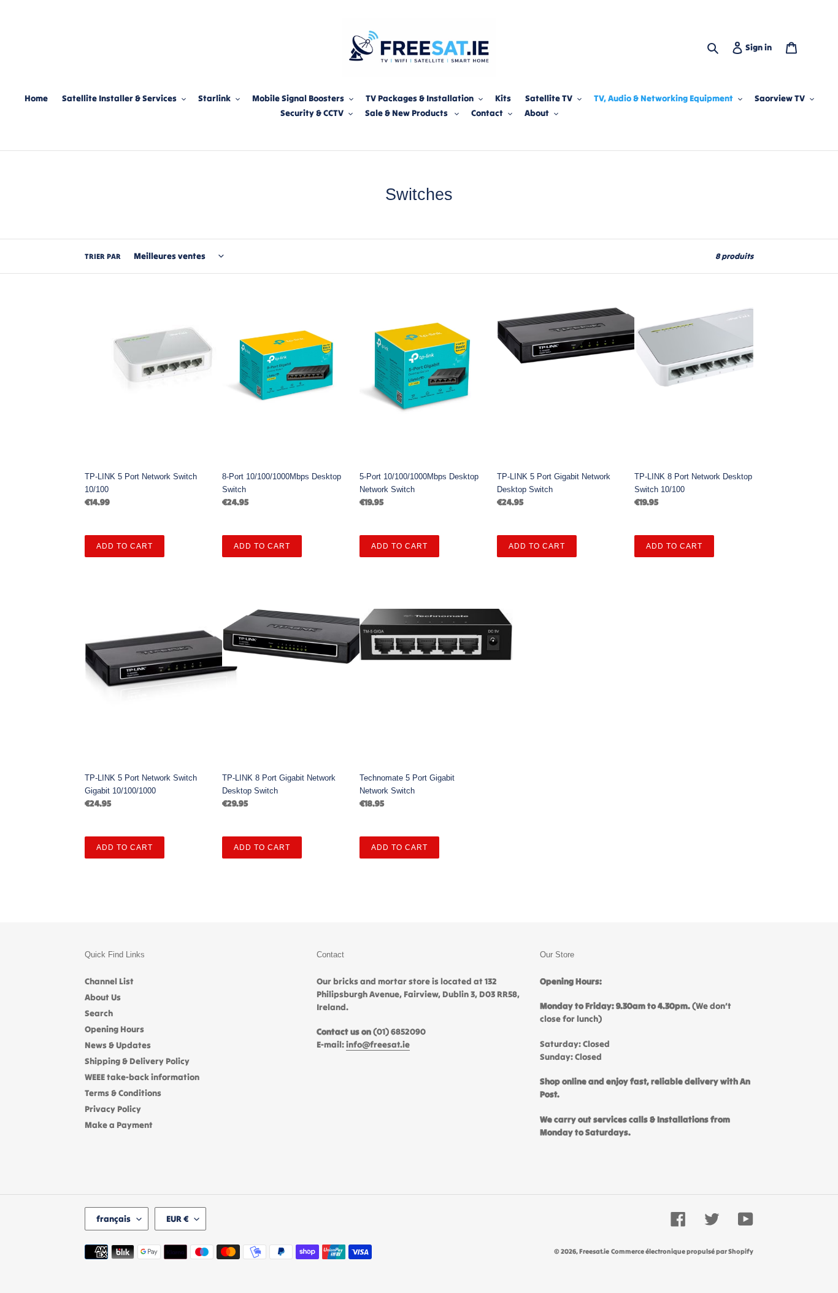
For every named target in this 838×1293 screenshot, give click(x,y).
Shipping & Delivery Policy (137, 1061)
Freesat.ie (594, 1251)
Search (99, 1013)
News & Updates (118, 1045)
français (113, 1218)
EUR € (177, 1218)
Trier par (103, 256)
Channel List (109, 981)
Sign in (761, 47)
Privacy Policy (113, 1108)
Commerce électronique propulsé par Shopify (682, 1251)
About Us (103, 997)
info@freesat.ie (378, 1044)
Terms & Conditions (123, 1092)
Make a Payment (119, 1124)
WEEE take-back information (142, 1077)
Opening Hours (114, 1029)
